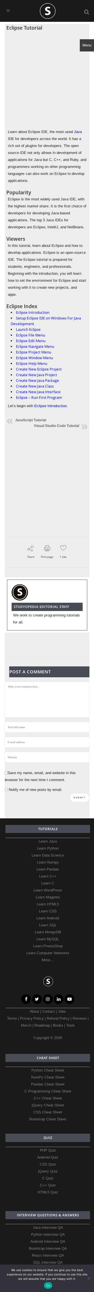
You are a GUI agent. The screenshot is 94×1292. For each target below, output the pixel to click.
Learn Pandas (48, 869)
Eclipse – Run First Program (39, 397)
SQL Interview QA (48, 1262)
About (35, 1011)
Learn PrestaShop (48, 946)
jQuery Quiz (48, 1171)
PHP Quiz (48, 1150)
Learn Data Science (48, 855)
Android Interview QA (47, 1241)
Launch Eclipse (28, 329)
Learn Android (48, 918)
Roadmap (42, 1025)
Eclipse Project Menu (33, 352)
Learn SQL (48, 925)
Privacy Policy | (32, 1018)
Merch (26, 1025)
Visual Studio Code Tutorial (56, 426)
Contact (48, 1011)
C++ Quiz (48, 1185)
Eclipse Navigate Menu (35, 346)
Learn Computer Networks (47, 953)
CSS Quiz (48, 1164)
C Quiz (48, 1178)
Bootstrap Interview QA (48, 1248)
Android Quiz (47, 1157)
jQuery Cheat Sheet (48, 1105)
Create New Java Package (37, 380)
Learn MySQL (48, 939)
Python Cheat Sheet (47, 1070)
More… (48, 960)
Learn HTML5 (48, 904)
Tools (70, 1025)
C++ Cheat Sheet (48, 1098)
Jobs (62, 1011)
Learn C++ (47, 876)
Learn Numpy (48, 862)
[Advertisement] (47, 80)
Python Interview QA (48, 1234)
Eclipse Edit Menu (30, 340)
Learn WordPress (47, 890)
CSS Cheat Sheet (47, 1112)
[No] (88, 1278)
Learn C (47, 883)
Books (58, 1025)
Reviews (80, 1018)
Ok (48, 1285)
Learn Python (48, 848)
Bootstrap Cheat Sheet (47, 1119)
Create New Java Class (35, 386)
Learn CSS (48, 911)
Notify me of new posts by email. (35, 790)
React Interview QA (48, 1255)
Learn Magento (48, 897)
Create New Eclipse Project (39, 369)
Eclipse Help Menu (31, 363)
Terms (12, 1018)
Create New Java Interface (38, 391)
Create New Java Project (36, 374)
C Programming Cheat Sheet (47, 1091)
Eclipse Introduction (32, 312)
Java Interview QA (48, 1227)
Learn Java (48, 841)
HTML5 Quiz (48, 1192)
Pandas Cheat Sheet (47, 1084)
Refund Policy (58, 1018)
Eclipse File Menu (30, 335)
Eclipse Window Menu (34, 357)
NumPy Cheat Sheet (47, 1077)
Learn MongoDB (48, 932)
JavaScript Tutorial (30, 420)
